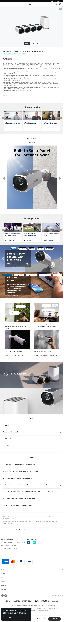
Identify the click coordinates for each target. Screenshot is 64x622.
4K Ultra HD (32, 248)
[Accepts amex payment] (5, 561)
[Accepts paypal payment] (21, 561)
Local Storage (49, 248)
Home (4, 529)
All (8, 529)
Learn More (32, 142)
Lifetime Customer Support (11, 548)
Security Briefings (19, 275)
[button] (60, 4)
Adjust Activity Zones (45, 275)
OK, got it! (8, 617)
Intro (38, 43)
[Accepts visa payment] (29, 561)
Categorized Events (31, 275)
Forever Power (23, 248)
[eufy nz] (30, 4)
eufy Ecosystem (57, 275)
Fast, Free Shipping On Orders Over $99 (14, 542)
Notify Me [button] (55, 618)
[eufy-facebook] (5, 595)
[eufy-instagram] (2, 595)
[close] (30, 609)
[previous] (4, 258)
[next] (59, 258)
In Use (33, 43)
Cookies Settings (51, 608)
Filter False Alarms (7, 275)
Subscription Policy (43, 610)
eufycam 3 (14, 248)
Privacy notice (41, 608)
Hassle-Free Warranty (10, 545)
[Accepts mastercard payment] (13, 561)
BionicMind (40, 248)
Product (27, 43)
